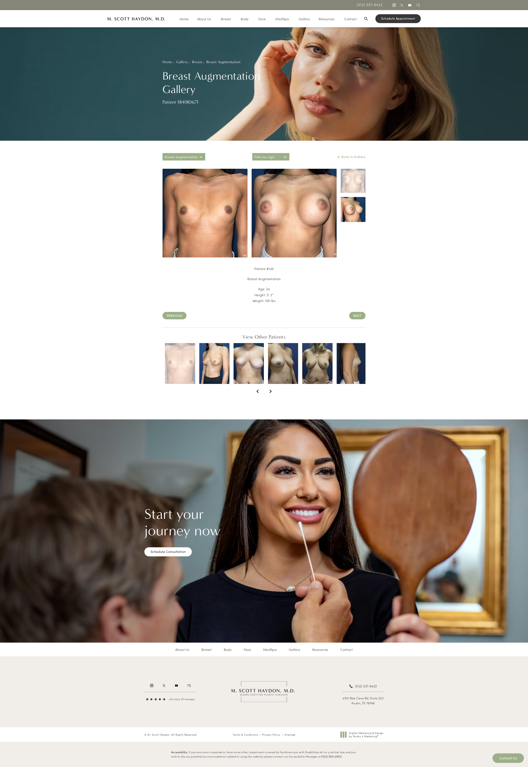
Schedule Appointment (398, 18)
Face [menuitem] (262, 19)
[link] (370, 4)
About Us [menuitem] (204, 19)
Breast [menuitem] (226, 19)
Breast (197, 62)
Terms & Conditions (245, 734)
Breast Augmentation (223, 62)
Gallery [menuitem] (304, 19)
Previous (174, 315)
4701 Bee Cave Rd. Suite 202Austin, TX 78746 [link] (363, 700)
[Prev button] (257, 391)
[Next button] (270, 391)
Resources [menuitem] (327, 19)
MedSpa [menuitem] (282, 19)
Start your (182, 522)
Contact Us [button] (508, 758)
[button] (393, 5)
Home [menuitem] (184, 19)
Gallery (182, 62)
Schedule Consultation (168, 551)
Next (357, 315)
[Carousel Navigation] (264, 389)
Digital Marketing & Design (366, 734)
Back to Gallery (353, 156)
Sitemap (289, 734)
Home (167, 62)
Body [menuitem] (245, 19)
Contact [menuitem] (350, 19)
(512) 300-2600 (331, 756)
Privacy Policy (271, 734)
